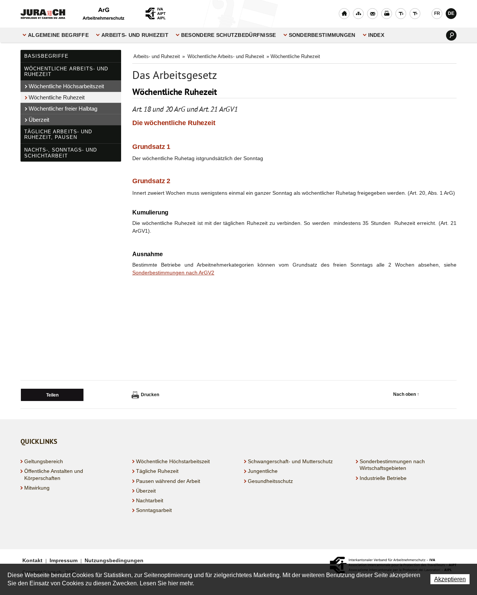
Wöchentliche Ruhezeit (57, 97)
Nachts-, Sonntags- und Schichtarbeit (60, 153)
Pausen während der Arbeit (168, 481)
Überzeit (39, 120)
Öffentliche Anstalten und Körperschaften (53, 474)
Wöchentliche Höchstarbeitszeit (173, 461)
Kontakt (32, 560)
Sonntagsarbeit (154, 510)
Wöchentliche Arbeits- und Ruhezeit (66, 71)
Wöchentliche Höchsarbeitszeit (66, 86)
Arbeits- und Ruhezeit (134, 35)
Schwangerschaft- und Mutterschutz (290, 461)
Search (451, 35)
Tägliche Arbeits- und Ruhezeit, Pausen (58, 134)
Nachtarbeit (149, 500)
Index (376, 35)
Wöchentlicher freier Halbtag (63, 108)
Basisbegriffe (46, 56)
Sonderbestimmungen (322, 35)
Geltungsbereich (43, 461)
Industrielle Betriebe (383, 478)
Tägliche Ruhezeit (157, 471)
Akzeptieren (450, 579)
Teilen (52, 395)
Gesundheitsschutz (270, 481)
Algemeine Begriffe (58, 35)
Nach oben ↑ (406, 394)
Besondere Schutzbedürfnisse (228, 35)
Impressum (64, 560)
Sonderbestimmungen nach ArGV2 (173, 273)
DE (451, 13)
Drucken (150, 394)
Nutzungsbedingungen (114, 560)
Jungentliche (263, 471)
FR (437, 13)
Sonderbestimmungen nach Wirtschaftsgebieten (392, 464)
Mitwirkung (37, 488)
